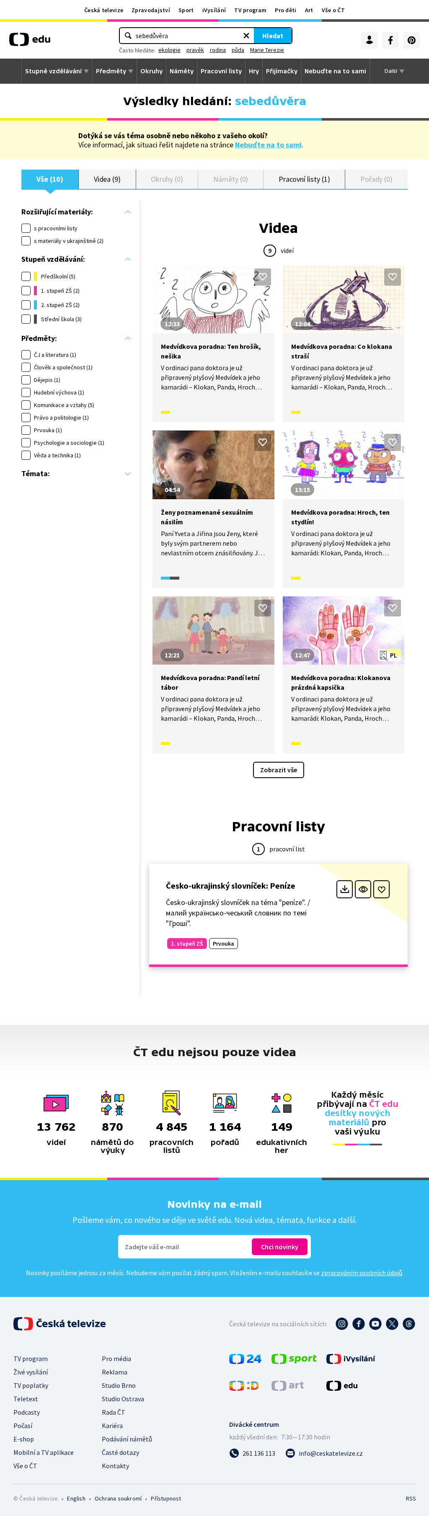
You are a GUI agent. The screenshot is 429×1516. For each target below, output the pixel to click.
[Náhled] (363, 889)
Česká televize (103, 10)
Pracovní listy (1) (304, 179)
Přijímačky (281, 71)
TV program (250, 10)
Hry (254, 71)
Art (309, 10)
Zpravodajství (151, 10)
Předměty (111, 71)
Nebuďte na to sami (268, 145)
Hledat (272, 35)
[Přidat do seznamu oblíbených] (262, 276)
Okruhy (151, 71)
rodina (218, 50)
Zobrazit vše (278, 770)
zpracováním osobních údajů (361, 1272)
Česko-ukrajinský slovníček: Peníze (230, 885)
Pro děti (285, 10)
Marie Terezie (267, 50)
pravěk (195, 50)
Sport (186, 10)
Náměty (182, 71)
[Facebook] (390, 40)
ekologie (169, 50)
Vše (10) (49, 179)
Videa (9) (107, 179)
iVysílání (214, 10)
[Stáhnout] (344, 889)
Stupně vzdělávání (53, 71)
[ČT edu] (29, 42)
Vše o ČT (333, 10)
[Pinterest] (411, 40)
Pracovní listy (221, 71)
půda (238, 50)
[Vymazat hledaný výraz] (246, 35)
